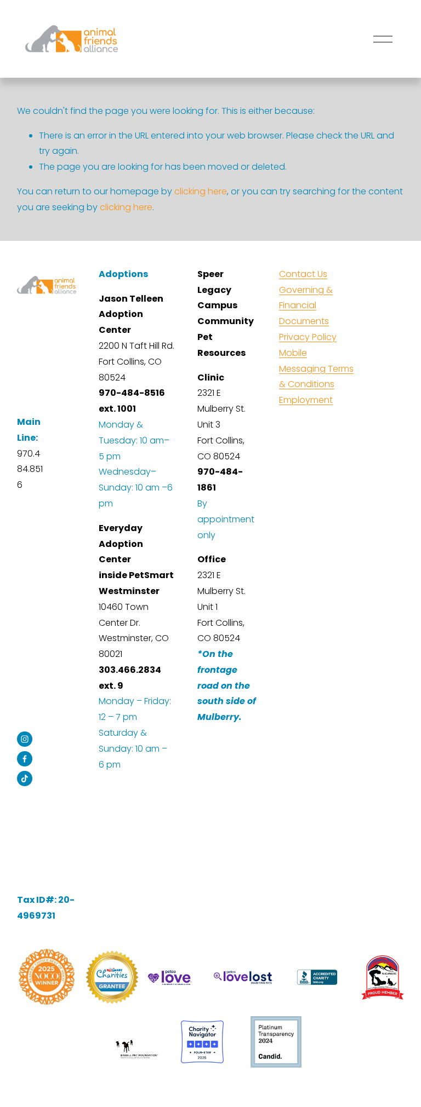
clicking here (200, 191)
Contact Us (303, 274)
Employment (306, 400)
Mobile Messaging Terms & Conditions (316, 369)
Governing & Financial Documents (306, 306)
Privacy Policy (308, 337)
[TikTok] (24, 778)
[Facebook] (24, 758)
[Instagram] (24, 739)
